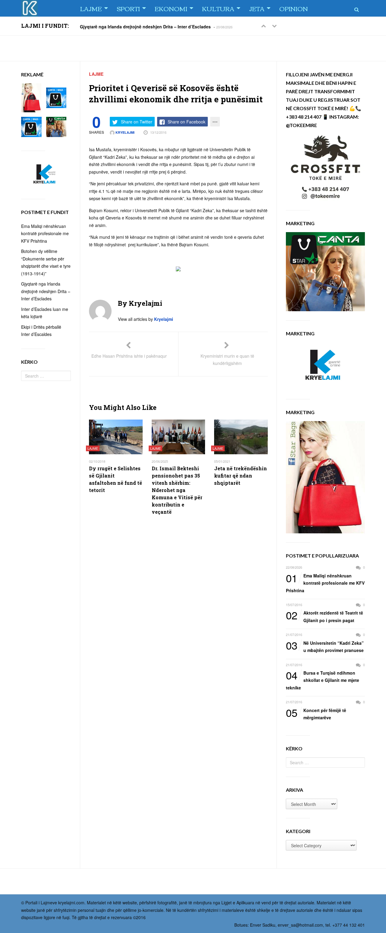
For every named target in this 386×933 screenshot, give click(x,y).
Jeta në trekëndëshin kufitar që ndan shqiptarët (240, 475)
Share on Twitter (136, 122)
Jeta (256, 8)
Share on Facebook (186, 122)
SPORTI (128, 8)
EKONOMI (171, 8)
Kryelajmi (124, 132)
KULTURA (218, 8)
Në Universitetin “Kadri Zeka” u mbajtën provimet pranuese (325, 646)
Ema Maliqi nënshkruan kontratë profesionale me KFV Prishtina (325, 582)
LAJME (91, 8)
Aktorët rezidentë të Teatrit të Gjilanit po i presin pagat (324, 616)
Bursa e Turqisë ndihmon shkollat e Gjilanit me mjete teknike (322, 680)
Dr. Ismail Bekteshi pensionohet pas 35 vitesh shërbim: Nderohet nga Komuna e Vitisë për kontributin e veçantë (177, 490)
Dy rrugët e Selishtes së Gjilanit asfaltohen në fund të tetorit (115, 479)
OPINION (293, 8)
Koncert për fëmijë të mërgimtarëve (316, 714)
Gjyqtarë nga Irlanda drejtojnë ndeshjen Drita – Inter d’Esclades (145, 26)
